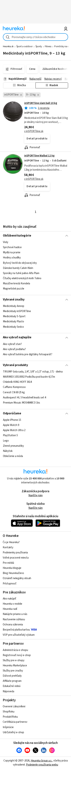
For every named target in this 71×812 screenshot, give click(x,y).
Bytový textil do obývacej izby (20, 263)
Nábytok (8, 451)
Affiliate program (12, 681)
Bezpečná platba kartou (16, 630)
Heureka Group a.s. (41, 761)
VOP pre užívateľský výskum (19, 635)
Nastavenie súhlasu (14, 619)
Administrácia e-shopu (15, 650)
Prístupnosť (9, 584)
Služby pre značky (13, 671)
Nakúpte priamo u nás (15, 614)
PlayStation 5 (10, 435)
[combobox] (35, 37)
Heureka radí (10, 609)
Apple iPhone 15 (12, 420)
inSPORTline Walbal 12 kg (39, 156)
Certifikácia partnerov (15, 722)
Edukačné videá (11, 686)
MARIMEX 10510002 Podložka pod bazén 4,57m (29, 377)
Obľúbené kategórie (17, 235)
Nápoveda (8, 691)
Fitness (48, 46)
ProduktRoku (10, 717)
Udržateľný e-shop (13, 732)
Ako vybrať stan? (12, 344)
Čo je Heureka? (11, 542)
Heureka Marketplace (15, 665)
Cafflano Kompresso (14, 387)
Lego (6, 441)
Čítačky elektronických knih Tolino (22, 278)
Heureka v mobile (12, 604)
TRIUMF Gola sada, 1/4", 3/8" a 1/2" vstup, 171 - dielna (33, 372)
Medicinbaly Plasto (13, 321)
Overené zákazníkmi (14, 706)
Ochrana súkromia (13, 624)
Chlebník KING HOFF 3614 (17, 382)
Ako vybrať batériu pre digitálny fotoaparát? (27, 354)
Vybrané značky (14, 299)
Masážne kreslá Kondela (16, 283)
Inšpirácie (8, 727)
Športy (39, 46)
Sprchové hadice (12, 247)
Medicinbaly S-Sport (14, 316)
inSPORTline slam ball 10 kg (40, 103)
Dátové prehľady (12, 676)
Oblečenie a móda (13, 456)
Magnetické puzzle (13, 289)
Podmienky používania (15, 552)
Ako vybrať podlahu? (14, 349)
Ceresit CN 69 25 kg (14, 392)
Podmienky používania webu (42, 765)
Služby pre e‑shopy (13, 660)
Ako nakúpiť (9, 599)
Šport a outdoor (24, 46)
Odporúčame (12, 413)
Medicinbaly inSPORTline (17, 311)
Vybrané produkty (15, 365)
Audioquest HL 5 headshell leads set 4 (24, 397)
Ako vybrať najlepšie (17, 337)
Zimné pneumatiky (13, 446)
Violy (5, 242)
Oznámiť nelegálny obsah (17, 578)
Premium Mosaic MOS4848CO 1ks (21, 403)
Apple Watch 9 (11, 425)
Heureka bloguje (12, 568)
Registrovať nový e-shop (17, 655)
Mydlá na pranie (11, 253)
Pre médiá (8, 563)
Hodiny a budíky (12, 258)
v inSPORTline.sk (33, 131)
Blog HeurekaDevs (13, 573)
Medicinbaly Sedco (13, 327)
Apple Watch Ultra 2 (14, 430)
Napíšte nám (35, 495)
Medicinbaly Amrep (13, 306)
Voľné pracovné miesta (16, 558)
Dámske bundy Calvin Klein (18, 268)
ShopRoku (8, 712)
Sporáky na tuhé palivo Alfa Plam (21, 273)
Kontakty (8, 547)
